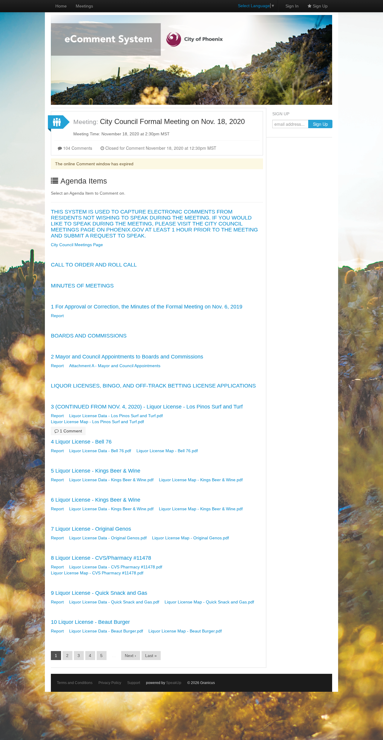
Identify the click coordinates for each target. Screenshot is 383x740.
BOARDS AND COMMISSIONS (89, 336)
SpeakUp (173, 683)
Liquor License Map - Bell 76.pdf (167, 450)
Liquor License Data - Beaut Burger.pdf (106, 631)
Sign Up (319, 6)
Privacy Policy (109, 683)
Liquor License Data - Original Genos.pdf (108, 537)
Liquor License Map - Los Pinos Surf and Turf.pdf (97, 421)
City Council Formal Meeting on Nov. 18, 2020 (172, 121)
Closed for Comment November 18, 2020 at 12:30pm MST (160, 148)
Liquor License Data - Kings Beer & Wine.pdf (111, 479)
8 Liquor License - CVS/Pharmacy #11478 (101, 558)
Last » (151, 655)
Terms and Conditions (74, 683)
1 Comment (70, 431)
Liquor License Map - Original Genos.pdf (190, 537)
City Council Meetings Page (77, 244)
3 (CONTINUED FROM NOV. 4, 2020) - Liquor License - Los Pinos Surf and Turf (147, 407)
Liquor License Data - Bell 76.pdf (100, 450)
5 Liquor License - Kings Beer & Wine (95, 471)
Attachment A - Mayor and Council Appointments (114, 365)
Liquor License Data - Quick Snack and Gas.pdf (114, 602)
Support (133, 683)
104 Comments (77, 148)
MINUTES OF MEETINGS (82, 286)
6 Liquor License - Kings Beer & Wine (95, 500)
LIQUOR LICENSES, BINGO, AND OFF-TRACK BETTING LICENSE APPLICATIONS (153, 386)
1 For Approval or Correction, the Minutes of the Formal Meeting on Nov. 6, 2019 (146, 307)
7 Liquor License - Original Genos (91, 529)
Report (57, 315)
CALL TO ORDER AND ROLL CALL (94, 265)
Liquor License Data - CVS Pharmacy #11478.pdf (115, 567)
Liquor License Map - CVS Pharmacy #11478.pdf (97, 572)
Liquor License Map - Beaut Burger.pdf (185, 631)
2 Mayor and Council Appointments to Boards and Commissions (127, 357)
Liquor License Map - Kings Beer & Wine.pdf (201, 479)
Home (61, 6)
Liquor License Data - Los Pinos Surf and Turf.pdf (116, 415)
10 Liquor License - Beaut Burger (90, 622)
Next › (130, 655)
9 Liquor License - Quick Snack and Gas (99, 593)
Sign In (292, 6)
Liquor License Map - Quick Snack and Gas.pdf (209, 602)
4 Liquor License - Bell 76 (81, 442)
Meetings (84, 6)
